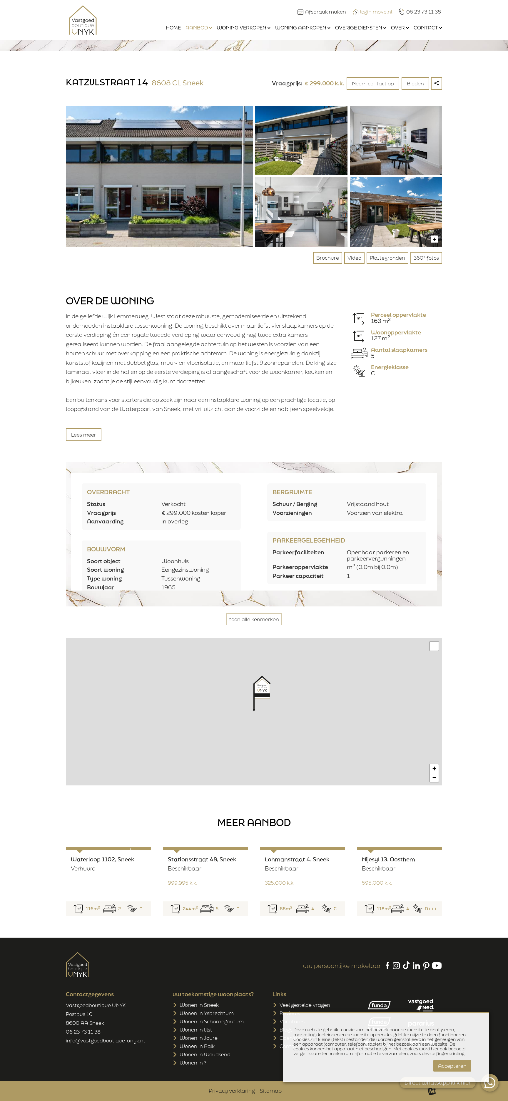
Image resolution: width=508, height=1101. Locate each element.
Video (354, 257)
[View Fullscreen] (434, 646)
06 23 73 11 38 (83, 1031)
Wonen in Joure (199, 1037)
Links (279, 994)
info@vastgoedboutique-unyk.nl (105, 1040)
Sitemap (271, 1090)
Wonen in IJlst (196, 1029)
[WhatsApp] (490, 1083)
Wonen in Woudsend (205, 1054)
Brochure (327, 257)
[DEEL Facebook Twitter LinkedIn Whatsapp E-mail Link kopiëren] (436, 83)
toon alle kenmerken (254, 619)
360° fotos (426, 257)
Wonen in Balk (197, 1046)
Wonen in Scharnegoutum (212, 1021)
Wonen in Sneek (199, 1004)
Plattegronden (387, 257)
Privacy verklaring (232, 1090)
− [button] (434, 777)
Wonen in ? (193, 1062)
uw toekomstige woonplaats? (213, 994)
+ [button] (434, 768)
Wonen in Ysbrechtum (207, 1013)
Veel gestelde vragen (305, 1004)
